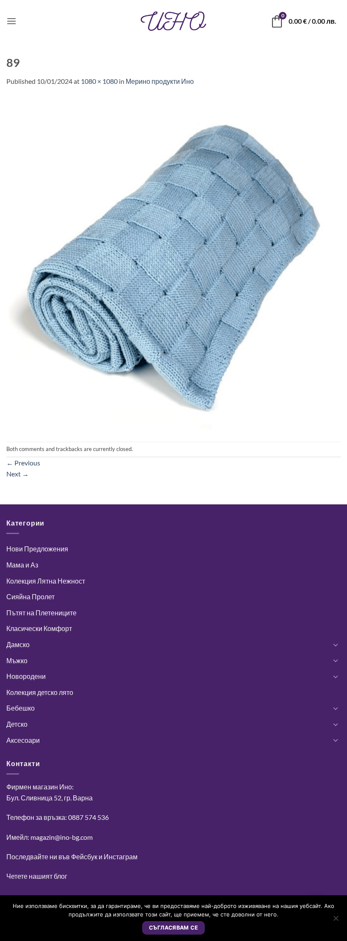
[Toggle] (335, 644)
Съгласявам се (173, 927)
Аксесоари (23, 740)
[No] (335, 920)
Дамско (18, 644)
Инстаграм (121, 856)
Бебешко (20, 708)
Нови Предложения (37, 549)
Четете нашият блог (36, 876)
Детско (17, 724)
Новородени (26, 676)
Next (17, 474)
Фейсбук (84, 856)
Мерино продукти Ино (160, 81)
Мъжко (17, 660)
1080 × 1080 (99, 81)
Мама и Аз (22, 565)
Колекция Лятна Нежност (45, 581)
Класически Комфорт (39, 628)
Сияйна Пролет (30, 596)
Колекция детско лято (39, 692)
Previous (23, 463)
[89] (173, 263)
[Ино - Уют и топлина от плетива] (173, 21)
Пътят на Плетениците (41, 613)
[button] (11, 21)
